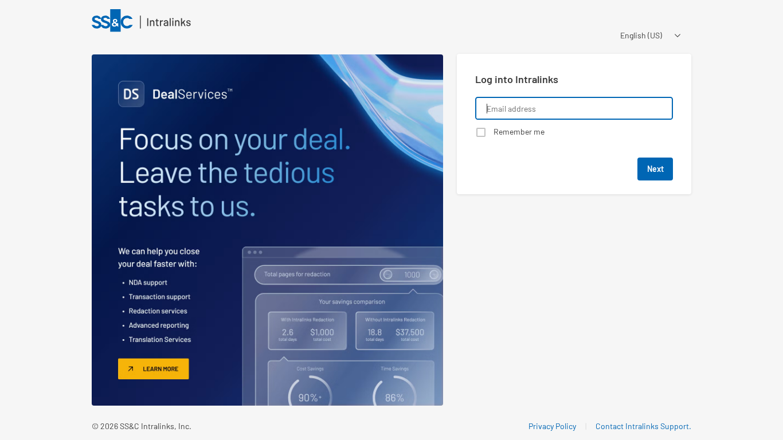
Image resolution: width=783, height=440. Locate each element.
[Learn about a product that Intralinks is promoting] (267, 230)
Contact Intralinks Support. (643, 426)
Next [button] (655, 169)
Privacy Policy (552, 426)
